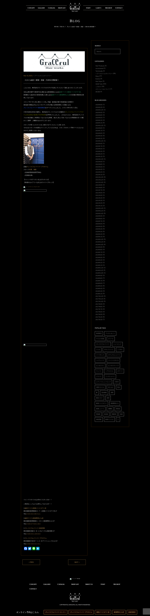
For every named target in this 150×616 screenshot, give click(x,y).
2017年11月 (99, 299)
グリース (110, 338)
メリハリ (98, 376)
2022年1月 (99, 174)
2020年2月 (99, 234)
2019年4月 (99, 260)
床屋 (112, 392)
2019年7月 (99, 252)
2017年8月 (99, 306)
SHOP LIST (62, 8)
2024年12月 (99, 125)
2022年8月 (99, 164)
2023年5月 (99, 149)
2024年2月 (99, 138)
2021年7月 (99, 190)
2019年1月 (99, 265)
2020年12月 (99, 208)
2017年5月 (99, 314)
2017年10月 (99, 301)
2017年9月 (99, 304)
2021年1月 (99, 205)
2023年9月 (99, 143)
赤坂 (121, 414)
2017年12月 (99, 296)
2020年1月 (99, 237)
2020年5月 (99, 226)
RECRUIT (108, 8)
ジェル (98, 349)
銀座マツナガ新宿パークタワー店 (70, 92)
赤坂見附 (98, 419)
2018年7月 (99, 281)
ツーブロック (100, 355)
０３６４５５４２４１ (33, 544)
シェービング (117, 344)
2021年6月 (99, 192)
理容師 (98, 414)
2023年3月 (99, 151)
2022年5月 (99, 167)
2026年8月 (99, 105)
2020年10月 (99, 213)
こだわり (98, 86)
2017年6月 (99, 312)
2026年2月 (99, 107)
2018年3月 (99, 291)
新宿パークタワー (101, 403)
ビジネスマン (100, 365)
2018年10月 (99, 273)
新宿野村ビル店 (119, 612)
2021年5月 (99, 195)
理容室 (118, 408)
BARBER (99, 333)
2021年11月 (99, 180)
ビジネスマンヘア (113, 365)
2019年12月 (99, 239)
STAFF (88, 8)
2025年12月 (99, 110)
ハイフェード (100, 360)
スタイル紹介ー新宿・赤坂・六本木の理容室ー (42, 80)
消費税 (110, 408)
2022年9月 (99, 161)
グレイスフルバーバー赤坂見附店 (34, 107)
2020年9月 (99, 216)
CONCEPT (31, 8)
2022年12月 (99, 159)
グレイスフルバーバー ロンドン (55, 612)
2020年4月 (99, 229)
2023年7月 (99, 146)
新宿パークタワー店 (103, 612)
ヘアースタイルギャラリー (104, 73)
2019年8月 (99, 249)
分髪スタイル (100, 387)
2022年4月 (99, 169)
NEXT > (76, 562)
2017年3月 (99, 319)
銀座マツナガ (109, 419)
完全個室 (104, 392)
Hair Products (100, 66)
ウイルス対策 (100, 338)
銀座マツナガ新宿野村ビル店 (61, 95)
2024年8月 (99, 128)
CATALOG (51, 8)
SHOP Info (99, 84)
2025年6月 (99, 117)
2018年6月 (99, 283)
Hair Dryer (99, 81)
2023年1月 (99, 156)
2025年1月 (99, 123)
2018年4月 (99, 288)
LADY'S (98, 8)
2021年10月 (99, 182)
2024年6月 (99, 133)
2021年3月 (99, 200)
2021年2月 (99, 203)
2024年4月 (99, 136)
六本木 (117, 382)
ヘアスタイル (109, 371)
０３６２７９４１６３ (33, 524)
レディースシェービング (103, 382)
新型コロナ (99, 398)
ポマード (120, 371)
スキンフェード (108, 349)
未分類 (98, 91)
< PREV (31, 562)
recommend (99, 68)
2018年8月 (99, 278)
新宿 (108, 398)
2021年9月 (99, 185)
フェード (98, 371)
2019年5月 (99, 257)
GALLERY (41, 8)
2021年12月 (99, 177)
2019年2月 (99, 262)
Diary (97, 76)
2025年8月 (99, 115)
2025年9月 (99, 112)
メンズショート (110, 376)
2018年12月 (99, 268)
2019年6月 (99, 255)
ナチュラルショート (114, 355)
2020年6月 (99, 224)
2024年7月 (99, 130)
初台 (118, 387)
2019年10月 (99, 244)
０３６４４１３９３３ (33, 534)
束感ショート (100, 408)
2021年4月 (99, 198)
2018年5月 (99, 286)
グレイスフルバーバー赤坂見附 (35, 528)
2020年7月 (99, 221)
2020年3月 (99, 231)
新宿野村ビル (115, 403)
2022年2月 (99, 172)
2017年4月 (99, 317)
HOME (56, 26)
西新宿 (114, 414)
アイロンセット (110, 333)
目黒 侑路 (32, 169)
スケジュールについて (103, 89)
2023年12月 (99, 141)
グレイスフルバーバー (32, 538)
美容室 (106, 414)
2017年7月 (99, 309)
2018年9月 (99, 275)
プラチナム (43, 538)
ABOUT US (89, 584)
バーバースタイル (113, 360)
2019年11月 (99, 242)
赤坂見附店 (132, 612)
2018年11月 (99, 270)
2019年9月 (99, 247)
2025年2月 (99, 120)
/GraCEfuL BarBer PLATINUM (36, 115)
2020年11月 (99, 211)
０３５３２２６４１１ (33, 514)
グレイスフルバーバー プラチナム (37, 166)
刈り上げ (110, 387)
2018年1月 (99, 293)
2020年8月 (99, 218)
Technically (99, 71)
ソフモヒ (120, 349)
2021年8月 (99, 187)
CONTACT (118, 8)
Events (98, 79)
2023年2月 (99, 154)
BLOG (62, 26)
